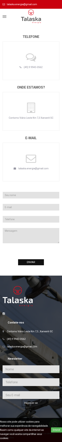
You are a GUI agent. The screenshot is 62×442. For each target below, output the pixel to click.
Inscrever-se (31, 403)
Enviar (31, 262)
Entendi (56, 430)
